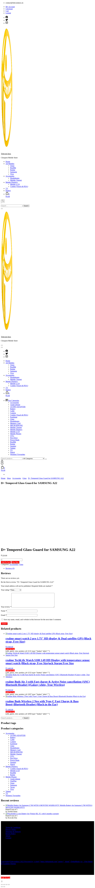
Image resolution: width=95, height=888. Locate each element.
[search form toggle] (3, 201)
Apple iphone (15, 405)
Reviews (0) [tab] (10, 568)
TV (7, 189)
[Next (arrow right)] (4, 886)
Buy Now (15, 562)
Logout (8, 13)
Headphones (14, 178)
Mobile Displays (12, 182)
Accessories (10, 176)
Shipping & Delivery (13, 832)
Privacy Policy (11, 830)
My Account (10, 7)
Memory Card (15, 423)
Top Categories (13, 400)
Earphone (13, 417)
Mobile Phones (15, 434)
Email (4, 615)
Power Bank (14, 440)
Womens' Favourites (17, 454)
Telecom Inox (6, 154)
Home (8, 162)
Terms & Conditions (13, 827)
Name (4, 611)
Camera (13, 413)
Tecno (12, 787)
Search (26, 718)
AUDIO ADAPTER (17, 407)
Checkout (9, 9)
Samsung (13, 172)
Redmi (12, 170)
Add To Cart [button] (10, 692)
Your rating (6, 590)
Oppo (12, 166)
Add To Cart (6, 562)
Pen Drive (14, 438)
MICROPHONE (16, 425)
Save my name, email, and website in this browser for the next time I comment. (32, 619)
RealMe (13, 168)
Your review (6, 607)
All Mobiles (10, 164)
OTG (12, 436)
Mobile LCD (15, 184)
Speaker (13, 446)
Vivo (12, 174)
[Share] (6, 884)
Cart (7, 11)
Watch (12, 452)
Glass (12, 419)
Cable (12, 411)
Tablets (12, 448)
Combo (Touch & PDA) (19, 186)
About (8, 836)
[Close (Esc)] (9, 884)
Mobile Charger (16, 180)
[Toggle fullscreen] (4, 884)
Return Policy (11, 834)
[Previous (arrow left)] (2, 886)
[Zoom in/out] (2, 884)
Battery (8, 191)
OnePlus (13, 781)
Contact (8, 838)
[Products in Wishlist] (2, 464)
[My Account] (2, 462)
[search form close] (2, 208)
